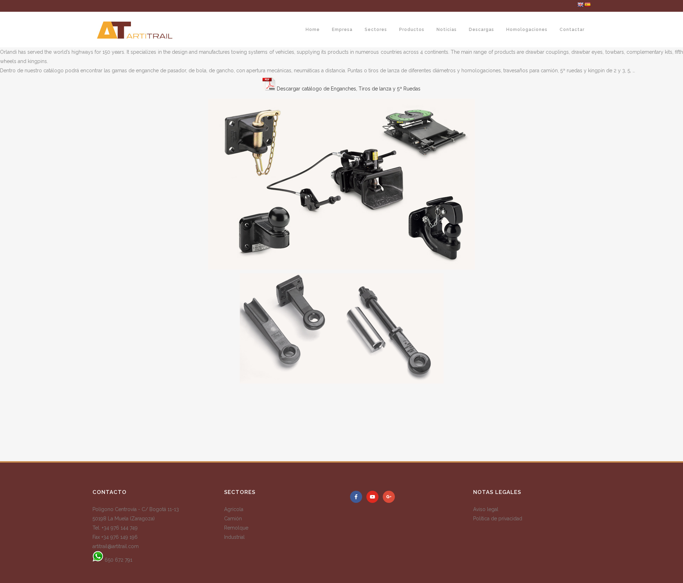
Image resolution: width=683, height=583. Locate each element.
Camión (233, 518)
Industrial (234, 537)
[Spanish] (587, 4)
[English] (580, 4)
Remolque (236, 528)
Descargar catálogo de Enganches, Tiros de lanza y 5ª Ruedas (348, 89)
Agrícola (233, 509)
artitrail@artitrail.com (115, 546)
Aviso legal (485, 509)
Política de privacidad (497, 518)
